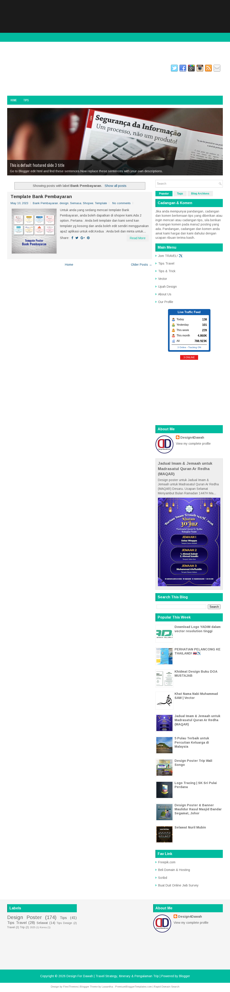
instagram (31, 69)
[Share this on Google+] (83, 238)
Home (14, 100)
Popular (164, 193)
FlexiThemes (70, 986)
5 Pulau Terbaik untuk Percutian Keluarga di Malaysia (192, 742)
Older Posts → (141, 264)
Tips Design (64, 923)
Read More (138, 238)
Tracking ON (194, 347)
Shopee (88, 203)
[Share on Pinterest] (88, 238)
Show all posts (115, 186)
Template (101, 203)
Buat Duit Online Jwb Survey (178, 885)
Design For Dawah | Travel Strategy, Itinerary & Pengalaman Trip (54, 82)
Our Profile (165, 302)
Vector (162, 279)
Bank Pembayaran (45, 203)
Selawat (42, 923)
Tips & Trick (166, 271)
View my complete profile (193, 443)
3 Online (181, 347)
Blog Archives (200, 193)
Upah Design (167, 286)
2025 (32, 927)
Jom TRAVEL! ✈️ (170, 256)
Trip (22, 927)
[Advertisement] (115, 31)
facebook (12, 69)
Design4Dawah (192, 437)
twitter (50, 69)
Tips (26, 100)
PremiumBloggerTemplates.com (133, 986)
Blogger (184, 976)
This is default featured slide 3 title (37, 165)
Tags (180, 193)
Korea (43, 927)
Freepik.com (166, 862)
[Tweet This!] (77, 238)
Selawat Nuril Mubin (190, 827)
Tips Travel (166, 263)
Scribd (162, 877)
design (64, 203)
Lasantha (107, 986)
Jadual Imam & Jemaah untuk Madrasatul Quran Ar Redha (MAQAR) (185, 468)
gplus (65, 69)
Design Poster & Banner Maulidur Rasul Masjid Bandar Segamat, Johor (198, 809)
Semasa (75, 203)
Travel (11, 927)
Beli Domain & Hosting (174, 870)
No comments (121, 203)
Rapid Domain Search (166, 986)
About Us (164, 294)
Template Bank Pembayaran (41, 196)
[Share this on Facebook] (72, 238)
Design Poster (24, 917)
